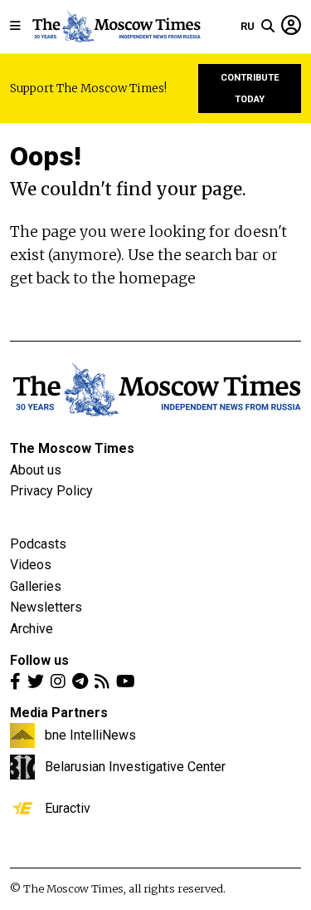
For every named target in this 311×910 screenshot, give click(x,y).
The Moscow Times (72, 448)
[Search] (268, 26)
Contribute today (250, 88)
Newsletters (46, 607)
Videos (30, 565)
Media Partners (59, 713)
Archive (31, 629)
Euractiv (67, 807)
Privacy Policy (51, 491)
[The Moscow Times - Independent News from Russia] (116, 26)
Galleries (35, 586)
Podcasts (38, 544)
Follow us (39, 660)
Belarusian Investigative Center (135, 766)
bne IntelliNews (90, 734)
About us (35, 470)
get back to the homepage (103, 278)
